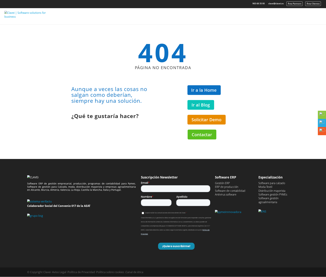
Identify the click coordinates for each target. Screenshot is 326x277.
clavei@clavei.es (276, 3)
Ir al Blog (201, 105)
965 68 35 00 (258, 3)
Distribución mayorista (271, 191)
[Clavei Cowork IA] (139, 16)
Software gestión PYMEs (272, 194)
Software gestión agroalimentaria (268, 200)
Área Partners (294, 3)
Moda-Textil (265, 187)
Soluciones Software (166, 15)
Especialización (203, 15)
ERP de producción (226, 187)
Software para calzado (271, 183)
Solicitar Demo (206, 119)
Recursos (234, 15)
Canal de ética (134, 272)
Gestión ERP (222, 183)
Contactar (202, 134)
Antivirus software (225, 194)
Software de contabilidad (230, 191)
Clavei (258, 15)
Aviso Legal (59, 272)
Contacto (282, 15)
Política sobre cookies (110, 272)
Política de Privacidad (81, 272)
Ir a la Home (203, 90)
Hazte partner (308, 15)
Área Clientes (313, 3)
